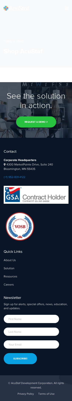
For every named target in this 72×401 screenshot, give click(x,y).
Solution (9, 268)
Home (7, 41)
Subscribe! (20, 358)
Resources (10, 276)
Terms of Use (46, 393)
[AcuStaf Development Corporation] (16, 8)
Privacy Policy (26, 393)
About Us (10, 260)
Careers (9, 284)
